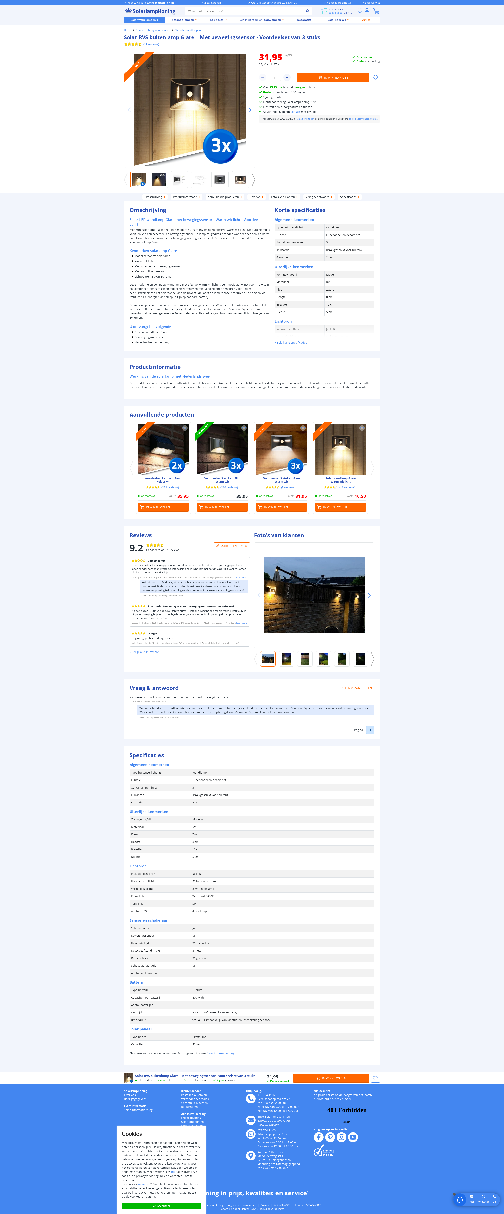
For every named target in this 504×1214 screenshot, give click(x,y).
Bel (494, 1201)
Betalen (202, 1095)
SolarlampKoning (135, 1091)
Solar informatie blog (220, 1053)
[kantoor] (251, 1155)
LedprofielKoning (192, 1126)
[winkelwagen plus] (287, 77)
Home (127, 30)
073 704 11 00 (267, 1130)
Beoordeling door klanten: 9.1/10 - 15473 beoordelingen (252, 1209)
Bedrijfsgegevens (135, 1099)
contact (295, 112)
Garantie (187, 1103)
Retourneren (189, 1107)
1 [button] (370, 730)
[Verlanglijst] (359, 10)
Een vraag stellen (358, 688)
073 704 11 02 (267, 1095)
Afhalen (204, 1099)
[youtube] (353, 1137)
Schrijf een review (234, 546)
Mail (472, 1201)
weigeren (144, 1184)
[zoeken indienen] (307, 11)
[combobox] (244, 11)
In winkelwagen (336, 77)
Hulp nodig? (254, 1091)
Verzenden (188, 1099)
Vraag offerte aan (305, 118)
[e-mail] (251, 1120)
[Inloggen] (367, 10)
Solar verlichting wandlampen (153, 30)
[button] (248, 110)
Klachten (202, 1103)
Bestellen (187, 1095)
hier (174, 1172)
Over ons (130, 1095)
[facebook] (319, 1137)
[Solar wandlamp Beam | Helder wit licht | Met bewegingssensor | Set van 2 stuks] (163, 449)
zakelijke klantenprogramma (363, 118)
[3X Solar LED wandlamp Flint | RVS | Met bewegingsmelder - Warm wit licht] (222, 449)
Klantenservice (371, 2)
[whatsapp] (251, 1134)
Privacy (265, 1205)
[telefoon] (251, 1098)
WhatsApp (483, 1201)
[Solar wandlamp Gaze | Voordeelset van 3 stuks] (281, 449)
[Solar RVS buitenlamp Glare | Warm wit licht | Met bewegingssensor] (340, 449)
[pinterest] (330, 1137)
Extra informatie (135, 1106)
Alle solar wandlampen (187, 30)
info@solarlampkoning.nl (274, 1116)
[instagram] (341, 1137)
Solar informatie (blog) (138, 1110)
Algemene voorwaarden (242, 1205)
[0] (376, 11)
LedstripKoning (191, 1118)
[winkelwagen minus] (262, 77)
